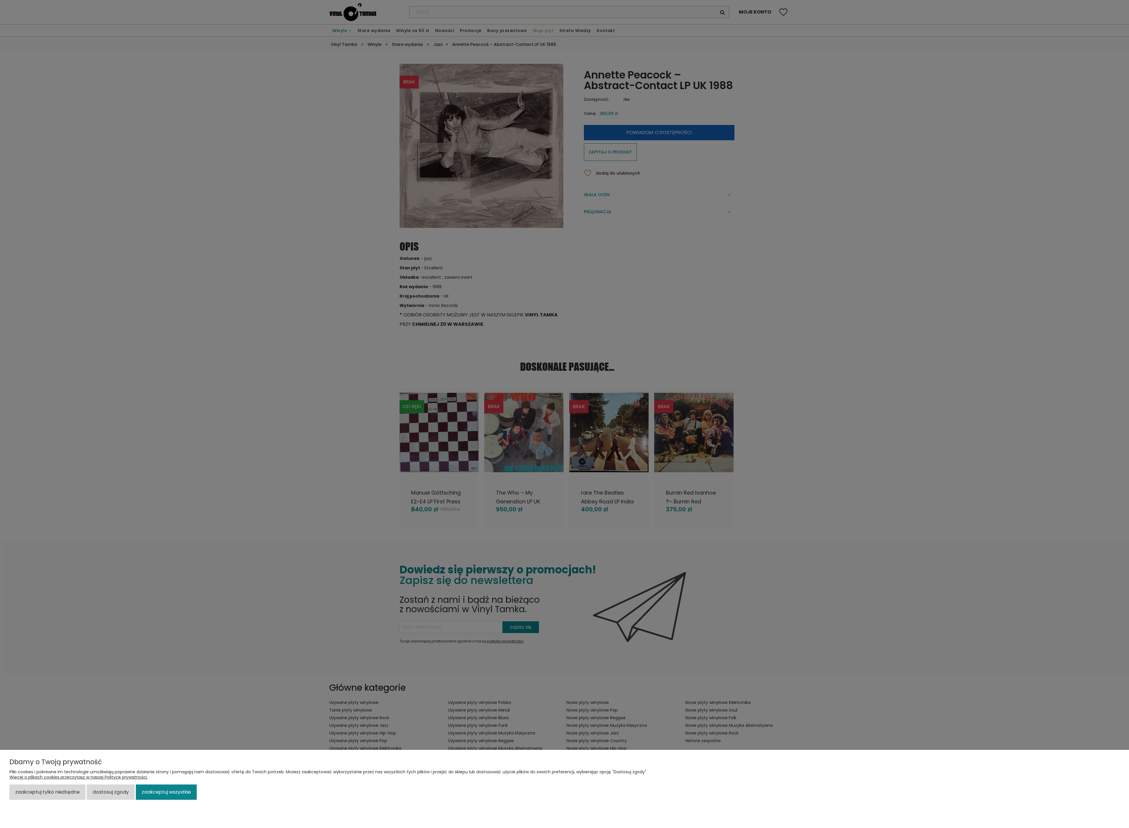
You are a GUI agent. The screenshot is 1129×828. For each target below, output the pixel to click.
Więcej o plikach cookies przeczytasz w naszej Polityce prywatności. (78, 777)
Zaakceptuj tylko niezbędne (47, 792)
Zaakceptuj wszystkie (166, 792)
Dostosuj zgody (111, 792)
